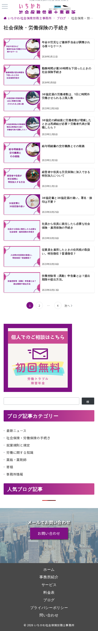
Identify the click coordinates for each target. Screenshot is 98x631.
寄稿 (9, 467)
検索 (87, 402)
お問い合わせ (49, 533)
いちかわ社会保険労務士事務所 (54, 625)
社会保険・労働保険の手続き (28, 438)
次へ (67, 305)
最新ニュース (16, 430)
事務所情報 (14, 474)
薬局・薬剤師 (16, 459)
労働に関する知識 (19, 452)
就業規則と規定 (18, 445)
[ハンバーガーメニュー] (5, 6)
